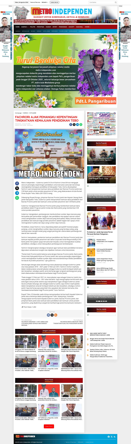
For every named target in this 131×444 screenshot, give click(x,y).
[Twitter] (52, 315)
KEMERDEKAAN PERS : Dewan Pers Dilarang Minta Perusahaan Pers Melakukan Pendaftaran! (71, 369)
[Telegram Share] (77, 124)
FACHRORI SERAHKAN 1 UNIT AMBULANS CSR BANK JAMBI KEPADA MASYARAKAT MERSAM (34, 322)
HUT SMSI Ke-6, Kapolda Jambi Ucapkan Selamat (48, 369)
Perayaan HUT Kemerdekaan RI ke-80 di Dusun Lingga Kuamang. (25, 350)
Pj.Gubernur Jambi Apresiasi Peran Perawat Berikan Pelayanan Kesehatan (100, 233)
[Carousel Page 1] (97, 301)
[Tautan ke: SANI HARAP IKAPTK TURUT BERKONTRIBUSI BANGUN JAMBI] (101, 322)
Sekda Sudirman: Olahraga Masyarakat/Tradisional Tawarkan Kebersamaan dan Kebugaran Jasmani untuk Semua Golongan (102, 355)
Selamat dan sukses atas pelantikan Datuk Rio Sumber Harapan (47, 350)
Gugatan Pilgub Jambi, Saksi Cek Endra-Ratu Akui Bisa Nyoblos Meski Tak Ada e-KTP (101, 295)
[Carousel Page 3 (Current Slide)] (101, 301)
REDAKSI (80, 442)
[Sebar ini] (70, 124)
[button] (115, 2)
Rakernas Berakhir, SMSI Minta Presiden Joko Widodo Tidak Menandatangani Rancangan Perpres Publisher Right (25, 369)
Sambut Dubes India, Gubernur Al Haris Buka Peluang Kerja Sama (102, 350)
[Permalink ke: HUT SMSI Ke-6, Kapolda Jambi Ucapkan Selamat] (49, 361)
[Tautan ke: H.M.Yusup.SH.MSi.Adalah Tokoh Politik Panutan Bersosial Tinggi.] (91, 252)
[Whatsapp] (80, 124)
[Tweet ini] (74, 124)
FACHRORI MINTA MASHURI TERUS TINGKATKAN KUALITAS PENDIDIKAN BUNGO (68, 321)
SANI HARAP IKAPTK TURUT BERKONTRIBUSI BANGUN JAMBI (100, 334)
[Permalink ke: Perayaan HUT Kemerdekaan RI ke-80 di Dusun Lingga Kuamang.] (26, 341)
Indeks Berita (89, 442)
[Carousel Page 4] (104, 301)
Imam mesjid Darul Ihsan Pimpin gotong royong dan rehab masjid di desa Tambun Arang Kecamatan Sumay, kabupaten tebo (106, 259)
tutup (10, 6)
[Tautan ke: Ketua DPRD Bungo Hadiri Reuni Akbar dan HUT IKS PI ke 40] (91, 271)
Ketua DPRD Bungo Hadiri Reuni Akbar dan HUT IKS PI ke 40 (106, 269)
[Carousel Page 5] (106, 301)
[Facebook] (48, 315)
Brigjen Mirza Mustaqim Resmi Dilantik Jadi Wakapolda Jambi (102, 339)
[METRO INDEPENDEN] (65, 14)
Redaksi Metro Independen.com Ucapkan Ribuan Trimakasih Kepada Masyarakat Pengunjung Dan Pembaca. (106, 240)
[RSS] (55, 315)
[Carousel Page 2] (99, 301)
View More (48, 426)
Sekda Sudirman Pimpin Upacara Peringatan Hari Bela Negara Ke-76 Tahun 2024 (101, 345)
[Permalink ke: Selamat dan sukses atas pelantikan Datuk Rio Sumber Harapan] (49, 341)
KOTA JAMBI (23, 125)
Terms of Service (71, 442)
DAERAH (17, 125)
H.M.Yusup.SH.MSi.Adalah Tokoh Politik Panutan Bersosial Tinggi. (104, 250)
